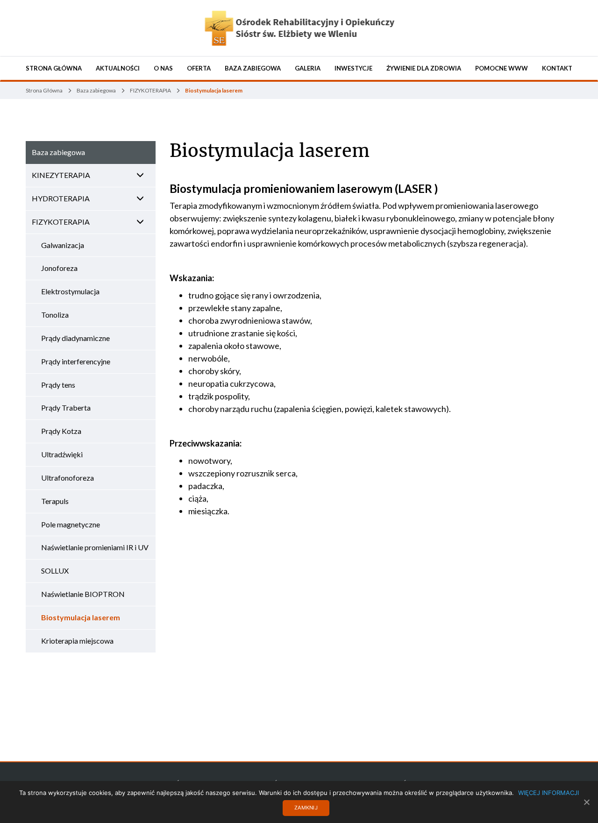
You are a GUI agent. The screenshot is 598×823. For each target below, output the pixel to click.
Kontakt (557, 68)
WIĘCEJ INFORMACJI (548, 792)
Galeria (307, 68)
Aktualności (118, 68)
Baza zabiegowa (253, 68)
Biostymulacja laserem (270, 151)
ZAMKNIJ (306, 807)
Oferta (199, 68)
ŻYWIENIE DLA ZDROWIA (423, 68)
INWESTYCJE (353, 68)
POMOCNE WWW (501, 68)
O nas (163, 68)
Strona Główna (54, 68)
